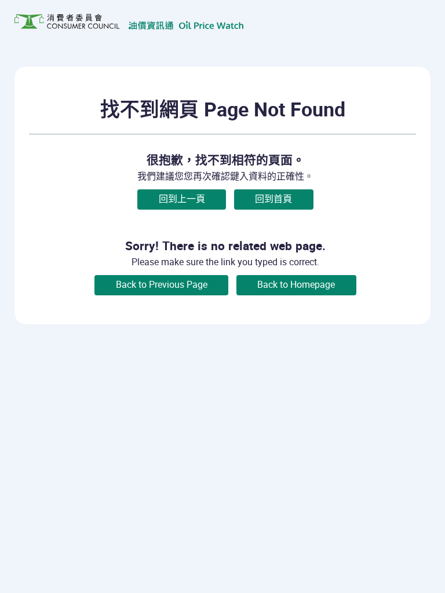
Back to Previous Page (161, 284)
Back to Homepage (296, 284)
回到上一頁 (182, 199)
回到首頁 (273, 199)
